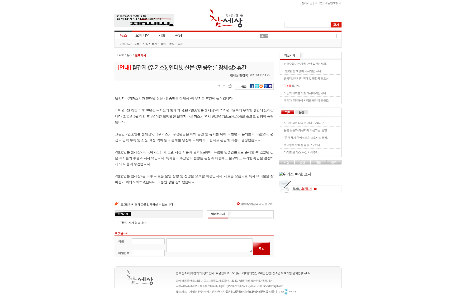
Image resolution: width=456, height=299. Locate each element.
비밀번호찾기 (333, 3)
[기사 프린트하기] (230, 86)
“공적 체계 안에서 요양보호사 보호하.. (306, 137)
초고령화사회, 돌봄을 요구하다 (302, 145)
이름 (121, 241)
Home (120, 55)
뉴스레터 (242, 273)
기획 (162, 35)
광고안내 (208, 273)
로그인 (318, 3)
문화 (172, 43)
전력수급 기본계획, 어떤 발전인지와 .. (305, 63)
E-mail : (261, 286)
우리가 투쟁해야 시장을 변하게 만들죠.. (306, 100)
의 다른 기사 (257, 204)
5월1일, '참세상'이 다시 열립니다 (302, 71)
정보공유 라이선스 (288, 291)
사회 (145, 43)
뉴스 (123, 35)
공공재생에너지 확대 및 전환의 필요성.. (306, 78)
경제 (163, 43)
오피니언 (142, 35)
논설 (301, 112)
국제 (180, 43)
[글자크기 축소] (224, 86)
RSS (233, 273)
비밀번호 (123, 253)
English (306, 273)
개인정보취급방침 (260, 273)
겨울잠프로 (222, 273)
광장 (175, 35)
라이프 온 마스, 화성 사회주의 (301, 152)
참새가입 (306, 3)
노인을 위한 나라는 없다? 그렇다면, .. (305, 123)
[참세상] (140, 277)
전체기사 (125, 43)
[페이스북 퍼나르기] (252, 87)
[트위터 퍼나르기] (257, 87)
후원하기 (196, 273)
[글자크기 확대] (219, 86)
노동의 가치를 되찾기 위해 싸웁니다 (305, 93)
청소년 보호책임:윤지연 (286, 273)
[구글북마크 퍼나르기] (266, 87)
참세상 (226, 18)
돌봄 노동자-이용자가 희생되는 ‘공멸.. (306, 130)
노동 (137, 43)
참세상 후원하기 (310, 188)
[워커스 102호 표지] (295, 174)
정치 (154, 43)
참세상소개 (183, 273)
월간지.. (292, 85)
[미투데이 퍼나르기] (270, 87)
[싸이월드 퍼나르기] (261, 87)
